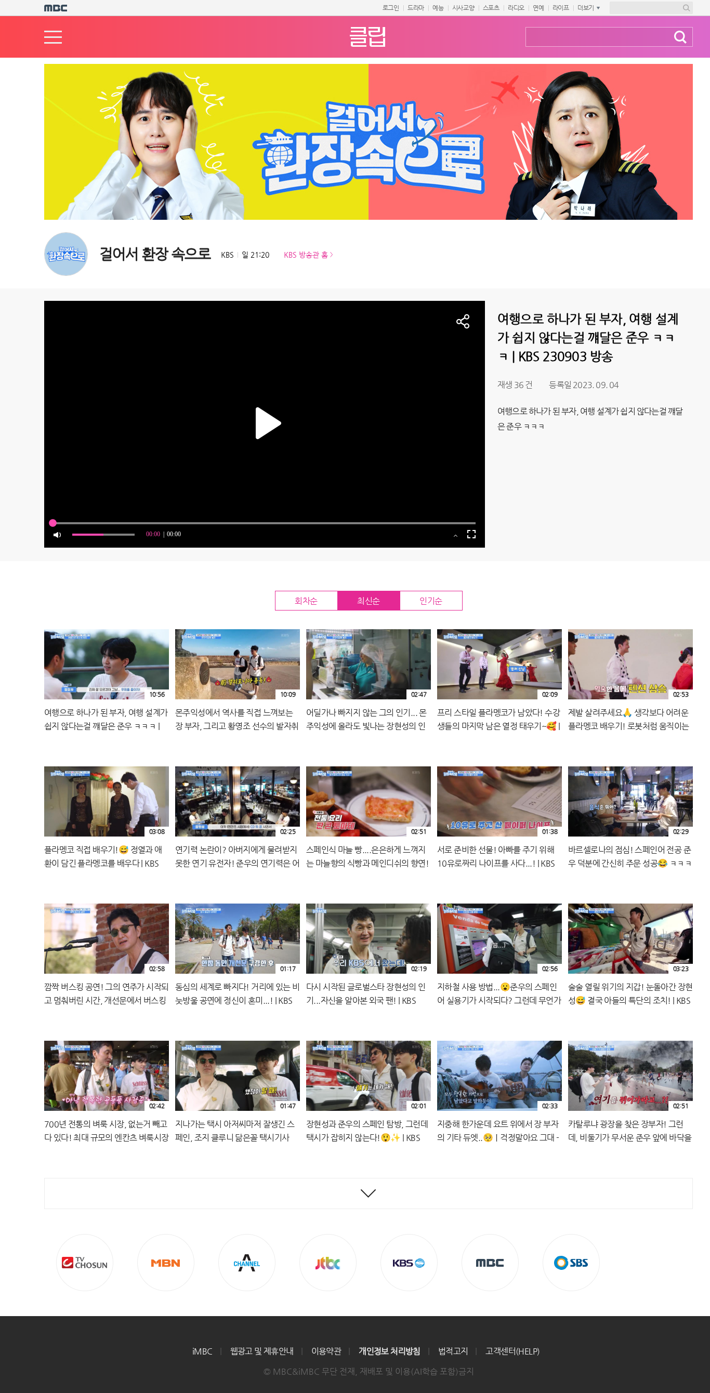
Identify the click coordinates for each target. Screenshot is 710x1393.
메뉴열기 (53, 37)
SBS (571, 1262)
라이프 (561, 7)
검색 (680, 37)
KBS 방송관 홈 (306, 254)
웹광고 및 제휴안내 (262, 1351)
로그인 (391, 7)
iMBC (202, 1351)
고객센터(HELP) (512, 1351)
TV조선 (84, 1262)
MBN (165, 1262)
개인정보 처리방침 (389, 1351)
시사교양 (463, 7)
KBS (409, 1262)
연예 (538, 7)
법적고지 (453, 1351)
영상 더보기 (368, 1193)
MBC (490, 1262)
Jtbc (328, 1262)
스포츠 (491, 7)
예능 (438, 7)
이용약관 (326, 1351)
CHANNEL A (246, 1262)
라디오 (516, 7)
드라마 (415, 7)
